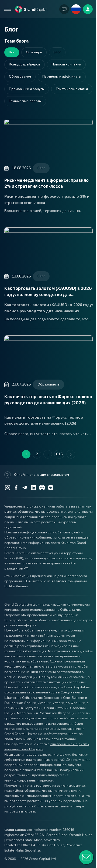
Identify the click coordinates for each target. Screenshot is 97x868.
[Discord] (42, 487)
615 (59, 454)
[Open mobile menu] (7, 9)
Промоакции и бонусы (26, 89)
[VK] (50, 487)
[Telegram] (25, 487)
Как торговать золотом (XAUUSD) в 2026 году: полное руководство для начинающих (48, 294)
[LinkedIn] (33, 487)
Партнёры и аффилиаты (61, 76)
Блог (41, 168)
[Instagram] (7, 487)
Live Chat (86, 857)
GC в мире (34, 52)
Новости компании (66, 64)
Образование (48, 384)
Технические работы (25, 101)
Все (12, 52)
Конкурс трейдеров (24, 64)
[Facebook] (16, 487)
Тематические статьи (72, 89)
